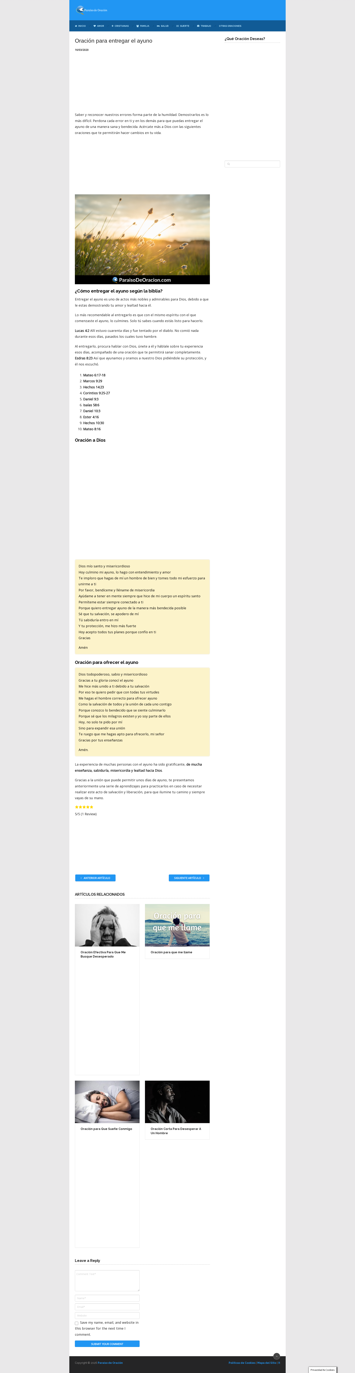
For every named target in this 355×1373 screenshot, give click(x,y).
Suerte (184, 26)
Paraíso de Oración (110, 1362)
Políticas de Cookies (242, 1362)
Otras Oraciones (230, 26)
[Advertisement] (142, 84)
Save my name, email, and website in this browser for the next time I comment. (106, 1328)
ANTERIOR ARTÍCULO (96, 878)
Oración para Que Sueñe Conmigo (106, 1129)
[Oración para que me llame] (177, 925)
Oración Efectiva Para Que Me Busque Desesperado (103, 954)
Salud (164, 26)
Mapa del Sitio (266, 1362)
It (279, 1362)
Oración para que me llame (171, 952)
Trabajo (205, 26)
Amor (100, 26)
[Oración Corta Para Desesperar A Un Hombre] (177, 1102)
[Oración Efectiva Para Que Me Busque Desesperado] (107, 925)
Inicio (82, 26)
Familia (144, 26)
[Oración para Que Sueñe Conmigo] (107, 1102)
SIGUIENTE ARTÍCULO (188, 878)
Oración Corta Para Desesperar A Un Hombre (176, 1131)
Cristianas (121, 26)
